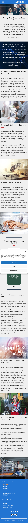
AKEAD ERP (5, 484)
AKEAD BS (5, 486)
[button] (26, 251)
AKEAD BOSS (6, 493)
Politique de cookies (7, 507)
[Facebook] (12, 515)
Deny (14, 266)
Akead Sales (6, 494)
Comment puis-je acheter (8, 505)
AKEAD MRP (5, 490)
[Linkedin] (16, 515)
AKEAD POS (5, 488)
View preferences (14, 270)
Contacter (5, 503)
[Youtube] (14, 515)
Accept (14, 262)
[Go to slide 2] (13, 286)
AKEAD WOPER (6, 492)
